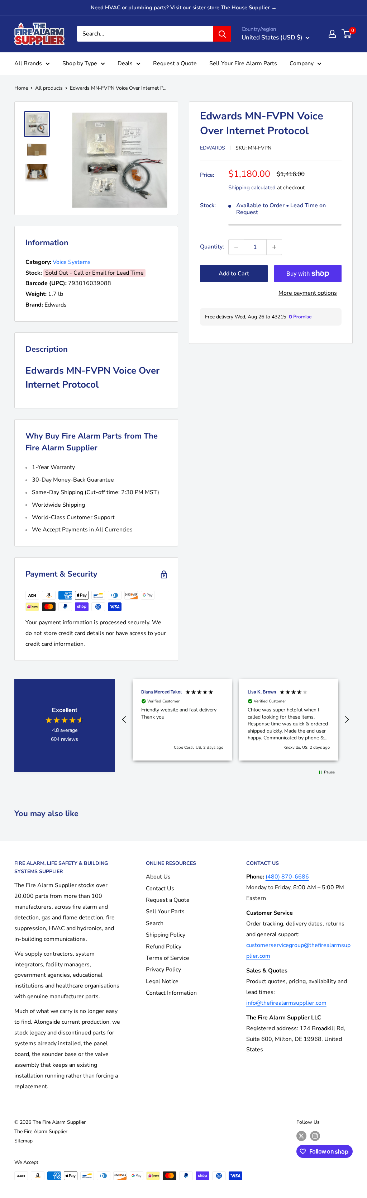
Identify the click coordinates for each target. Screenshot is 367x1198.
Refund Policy (163, 947)
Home (21, 88)
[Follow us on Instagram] (315, 1136)
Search (154, 923)
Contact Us (160, 888)
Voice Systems (72, 262)
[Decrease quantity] (236, 247)
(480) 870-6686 (287, 877)
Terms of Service (167, 958)
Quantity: (212, 247)
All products (49, 88)
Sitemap (23, 1140)
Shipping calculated (252, 187)
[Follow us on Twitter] (301, 1136)
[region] (235, 720)
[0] (346, 33)
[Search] (222, 34)
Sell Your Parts (165, 911)
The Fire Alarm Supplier (40, 1131)
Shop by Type (79, 63)
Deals (125, 63)
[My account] (332, 34)
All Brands (28, 63)
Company (302, 63)
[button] (124, 719)
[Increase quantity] (274, 247)
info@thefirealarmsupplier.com (286, 1003)
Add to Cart (234, 274)
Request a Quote (175, 63)
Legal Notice (162, 981)
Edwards (212, 148)
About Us (158, 877)
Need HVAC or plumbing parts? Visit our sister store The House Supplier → (184, 7)
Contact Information (171, 993)
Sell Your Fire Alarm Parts (243, 63)
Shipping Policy (165, 935)
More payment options (307, 293)
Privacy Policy (163, 970)
